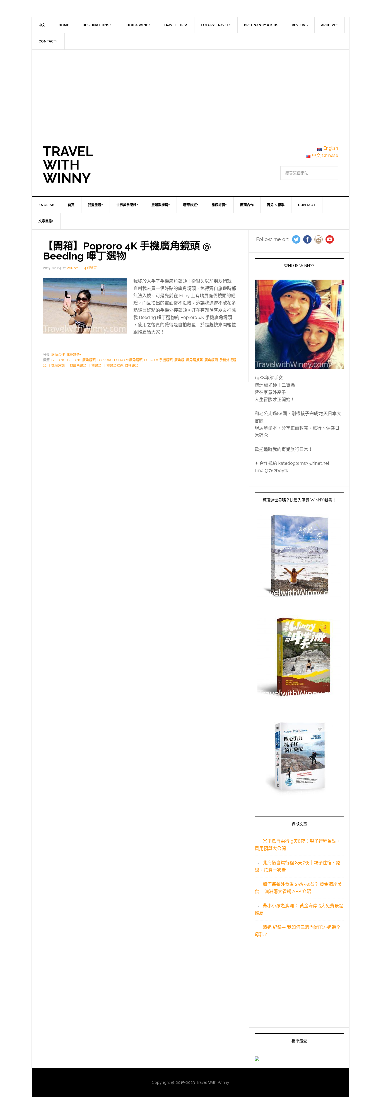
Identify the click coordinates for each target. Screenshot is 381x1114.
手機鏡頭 (95, 366)
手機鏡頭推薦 (113, 366)
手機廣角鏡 (56, 366)
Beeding (58, 360)
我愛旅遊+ (73, 355)
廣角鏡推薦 (194, 360)
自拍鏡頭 (131, 366)
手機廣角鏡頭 (76, 366)
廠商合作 (58, 355)
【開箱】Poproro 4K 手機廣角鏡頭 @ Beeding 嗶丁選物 (127, 251)
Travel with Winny (68, 165)
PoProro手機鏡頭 (158, 360)
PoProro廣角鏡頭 (128, 360)
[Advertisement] (190, 92)
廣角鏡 (179, 360)
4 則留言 (90, 268)
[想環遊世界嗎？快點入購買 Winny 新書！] (299, 556)
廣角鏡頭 (211, 360)
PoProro (104, 360)
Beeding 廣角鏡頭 (81, 360)
